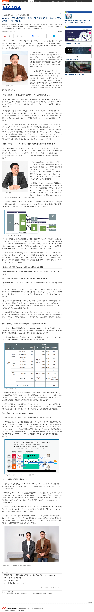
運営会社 (23, 610)
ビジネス (19, 1)
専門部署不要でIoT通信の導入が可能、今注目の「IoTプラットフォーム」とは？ (30, 575)
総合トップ (5, 1)
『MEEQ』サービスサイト (12, 578)
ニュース (13, 1)
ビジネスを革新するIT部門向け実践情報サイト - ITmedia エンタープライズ (11, 7)
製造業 (53, 1)
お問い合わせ (5, 610)
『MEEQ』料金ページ (11, 580)
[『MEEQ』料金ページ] (78, 51)
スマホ (63, 1)
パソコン (69, 1)
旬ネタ (75, 1)
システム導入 (38, 1)
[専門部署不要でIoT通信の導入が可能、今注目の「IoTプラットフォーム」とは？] (68, 16)
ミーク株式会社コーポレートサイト (15, 583)
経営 (25, 1)
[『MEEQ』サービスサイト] (78, 35)
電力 (58, 1)
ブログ (81, 1)
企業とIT (31, 1)
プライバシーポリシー (14, 610)
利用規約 (90, 602)
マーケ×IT (46, 1)
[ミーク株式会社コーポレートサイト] (78, 67)
